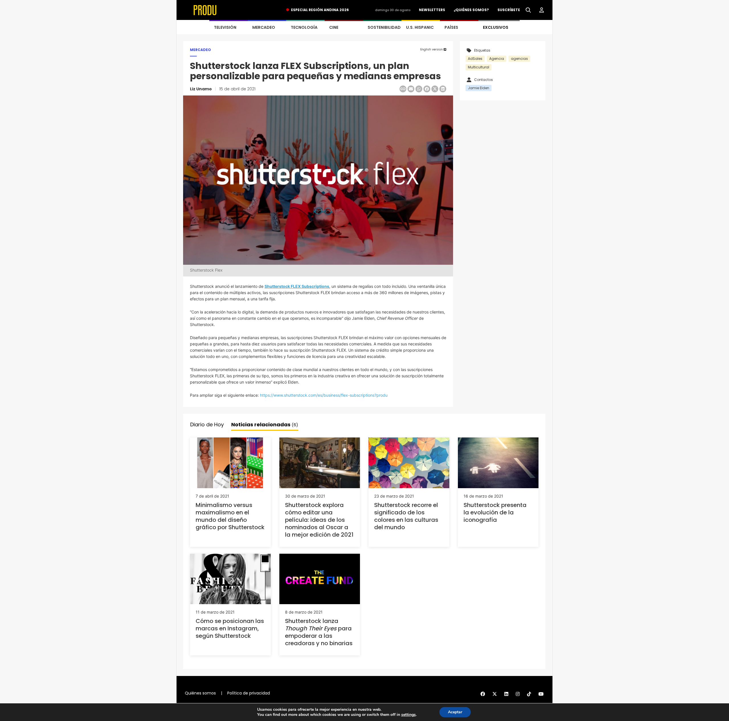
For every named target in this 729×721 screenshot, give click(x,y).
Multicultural (478, 67)
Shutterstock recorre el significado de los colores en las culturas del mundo (406, 516)
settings (408, 714)
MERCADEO (263, 27)
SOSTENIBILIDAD (384, 27)
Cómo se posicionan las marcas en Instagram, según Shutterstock (230, 628)
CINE (333, 27)
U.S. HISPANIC (420, 27)
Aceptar (455, 712)
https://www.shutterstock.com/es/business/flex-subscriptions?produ (324, 395)
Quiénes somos (200, 693)
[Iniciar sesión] (541, 10)
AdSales (475, 58)
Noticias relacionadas (264, 424)
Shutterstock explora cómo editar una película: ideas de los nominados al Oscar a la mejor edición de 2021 (319, 520)
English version (432, 49)
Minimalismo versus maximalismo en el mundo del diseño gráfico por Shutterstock (230, 516)
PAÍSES (451, 27)
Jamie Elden (478, 87)
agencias (519, 58)
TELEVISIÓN (225, 27)
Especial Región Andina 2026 (320, 9)
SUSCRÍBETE (508, 9)
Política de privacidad (248, 693)
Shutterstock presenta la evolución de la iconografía (495, 512)
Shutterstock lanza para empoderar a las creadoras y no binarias (319, 632)
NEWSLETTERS (432, 9)
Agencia (496, 58)
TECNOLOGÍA (304, 27)
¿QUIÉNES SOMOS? (471, 9)
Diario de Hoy (207, 424)
